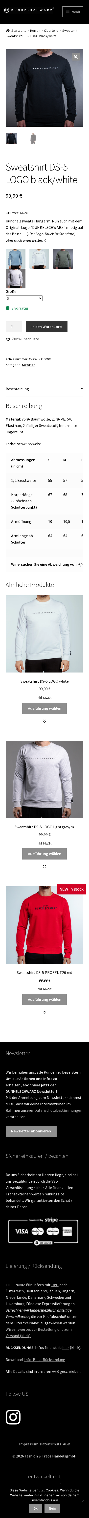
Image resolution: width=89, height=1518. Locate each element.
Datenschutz (51, 1443)
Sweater (68, 30)
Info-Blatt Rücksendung (44, 1359)
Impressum (28, 1443)
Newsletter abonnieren (31, 1130)
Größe (11, 291)
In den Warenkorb (46, 326)
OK (35, 1508)
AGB (55, 1371)
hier (65, 1347)
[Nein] (82, 1501)
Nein (52, 1508)
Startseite (18, 30)
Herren (35, 30)
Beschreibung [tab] (17, 388)
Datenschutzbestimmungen (58, 1110)
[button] (76, 57)
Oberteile (51, 30)
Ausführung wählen (44, 708)
